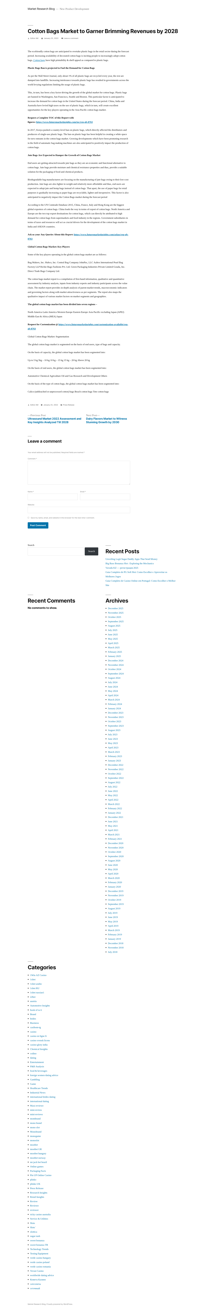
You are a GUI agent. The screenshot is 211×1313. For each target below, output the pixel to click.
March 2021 (114, 834)
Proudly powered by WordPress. (59, 1304)
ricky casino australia (40, 1214)
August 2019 (114, 908)
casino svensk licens (40, 1040)
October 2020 (114, 851)
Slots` (33, 1227)
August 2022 (114, 782)
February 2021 (115, 838)
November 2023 (116, 717)
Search (31, 545)
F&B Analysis (37, 1066)
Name (31, 492)
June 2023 (113, 738)
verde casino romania (40, 1266)
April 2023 (113, 747)
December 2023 (115, 712)
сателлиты (35, 1284)
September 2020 (116, 856)
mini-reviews (36, 1114)
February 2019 (115, 934)
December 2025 (115, 608)
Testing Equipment (39, 1253)
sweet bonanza (37, 1240)
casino (33, 1031)
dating (33, 1057)
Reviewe (34, 1205)
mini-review (36, 1110)
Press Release (68, 405)
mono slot (35, 1127)
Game (33, 1083)
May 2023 (113, 743)
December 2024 (115, 660)
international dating (39, 1101)
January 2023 (114, 760)
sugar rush (35, 1236)
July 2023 (112, 734)
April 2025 (113, 643)
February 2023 (115, 756)
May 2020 (113, 869)
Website (31, 505)
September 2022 (116, 778)
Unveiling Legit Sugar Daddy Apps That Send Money (131, 559)
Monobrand (35, 1131)
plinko (33, 1179)
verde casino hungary (40, 1257)
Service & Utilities (39, 1218)
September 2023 (116, 725)
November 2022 (116, 769)
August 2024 (114, 677)
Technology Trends (39, 1249)
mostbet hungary (38, 1153)
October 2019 (114, 899)
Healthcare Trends (39, 1088)
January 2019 (114, 938)
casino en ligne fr (38, 1036)
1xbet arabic (36, 983)
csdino (33, 1053)
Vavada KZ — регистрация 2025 (122, 567)
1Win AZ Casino (38, 975)
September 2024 (116, 673)
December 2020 (115, 843)
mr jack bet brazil (38, 1162)
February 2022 (115, 808)
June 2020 (113, 865)
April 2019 (113, 925)
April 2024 (113, 695)
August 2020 (114, 860)
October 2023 (114, 721)
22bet (32, 996)
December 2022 (115, 764)
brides (33, 1018)
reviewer (34, 1210)
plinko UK (35, 1183)
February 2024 (115, 704)
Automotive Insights (40, 1005)
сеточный (35, 1288)
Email (83, 492)
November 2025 (116, 612)
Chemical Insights (39, 1049)
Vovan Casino (37, 1270)
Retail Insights (37, 1197)
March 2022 (114, 804)
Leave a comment (71, 38)
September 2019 (116, 904)
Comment (32, 459)
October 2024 (114, 669)
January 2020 (114, 886)
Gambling (35, 1079)
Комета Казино (38, 1279)
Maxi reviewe (37, 1105)
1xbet (32, 979)
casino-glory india (39, 1044)
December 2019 (115, 891)
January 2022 (114, 812)
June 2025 (113, 634)
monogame (35, 1136)
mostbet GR (36, 1149)
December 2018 (115, 943)
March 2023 (114, 752)
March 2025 (114, 647)
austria (33, 1001)
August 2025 (114, 625)
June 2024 (113, 686)
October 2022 (114, 773)
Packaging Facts (38, 1170)
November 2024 (116, 664)
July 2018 (112, 952)
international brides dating (42, 1096)
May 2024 (113, 691)
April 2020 (113, 873)
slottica (33, 1231)
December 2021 (115, 817)
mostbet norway (38, 1157)
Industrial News (37, 1092)
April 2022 (113, 799)
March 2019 (114, 930)
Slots (32, 1223)
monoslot (34, 1140)
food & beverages (38, 1070)
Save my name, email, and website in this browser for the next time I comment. (63, 518)
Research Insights (38, 1192)
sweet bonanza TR (39, 1244)
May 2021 (113, 825)
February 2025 (115, 651)
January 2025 (114, 656)
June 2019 (113, 917)
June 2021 (113, 821)
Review (34, 1201)
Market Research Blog (41, 8)
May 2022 (113, 795)
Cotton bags (39, 60)
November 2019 (116, 895)
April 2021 (113, 830)
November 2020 (116, 847)
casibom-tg (35, 1027)
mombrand (35, 1118)
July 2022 (112, 786)
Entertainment (37, 1062)
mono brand (36, 1123)
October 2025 (114, 617)
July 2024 (112, 682)
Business (34, 1023)
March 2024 (114, 699)
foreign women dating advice (44, 1075)
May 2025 (113, 638)
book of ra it (36, 1010)
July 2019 (112, 912)
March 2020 (114, 878)
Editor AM (34, 38)
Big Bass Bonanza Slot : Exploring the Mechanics (130, 563)
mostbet (34, 1144)
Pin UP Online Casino (40, 1175)
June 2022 (113, 791)
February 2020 (115, 882)
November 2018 (116, 947)
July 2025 (112, 630)
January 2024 (114, 708)
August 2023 (114, 730)
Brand (33, 1014)
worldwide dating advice (42, 1275)
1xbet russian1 (37, 992)
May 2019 (113, 921)
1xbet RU (34, 988)
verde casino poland (39, 1262)
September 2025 (116, 621)
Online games (37, 1166)
